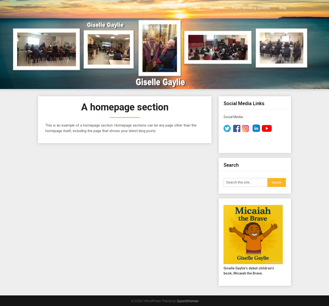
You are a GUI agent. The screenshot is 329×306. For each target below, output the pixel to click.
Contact (194, 8)
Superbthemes (187, 301)
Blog (282, 8)
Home (125, 8)
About (144, 8)
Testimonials (168, 8)
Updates (216, 8)
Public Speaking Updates (251, 8)
